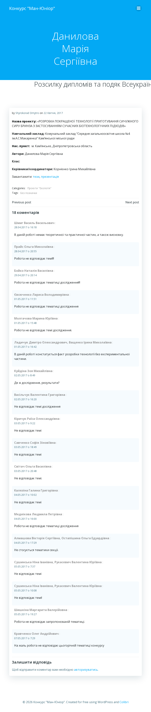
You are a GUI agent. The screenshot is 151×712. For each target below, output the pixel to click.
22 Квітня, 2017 (53, 113)
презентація (50, 177)
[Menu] (139, 8)
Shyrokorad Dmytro (27, 113)
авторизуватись (86, 670)
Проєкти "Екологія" (39, 188)
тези (36, 177)
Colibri (124, 702)
